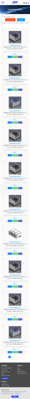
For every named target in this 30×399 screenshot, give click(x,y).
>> (20, 356)
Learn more (17, 393)
